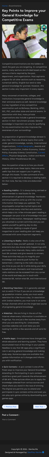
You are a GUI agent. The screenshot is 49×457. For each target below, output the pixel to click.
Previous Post (11, 407)
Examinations (15, 6)
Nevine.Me (33, 449)
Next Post (39, 407)
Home (4, 6)
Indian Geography (24, 146)
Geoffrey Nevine (35, 452)
